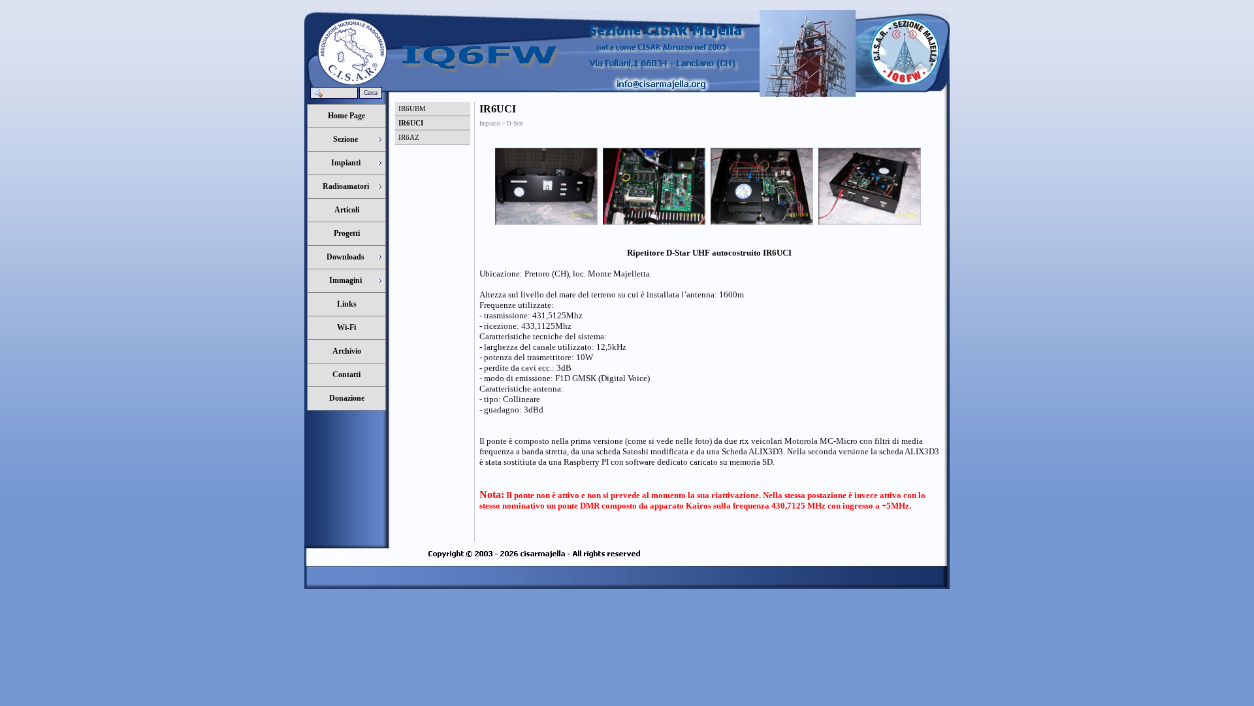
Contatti (346, 374)
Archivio (346, 351)
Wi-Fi (346, 327)
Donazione (346, 398)
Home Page (346, 115)
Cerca (371, 93)
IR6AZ (408, 137)
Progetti (347, 233)
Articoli (346, 209)
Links (347, 304)
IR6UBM (412, 108)
